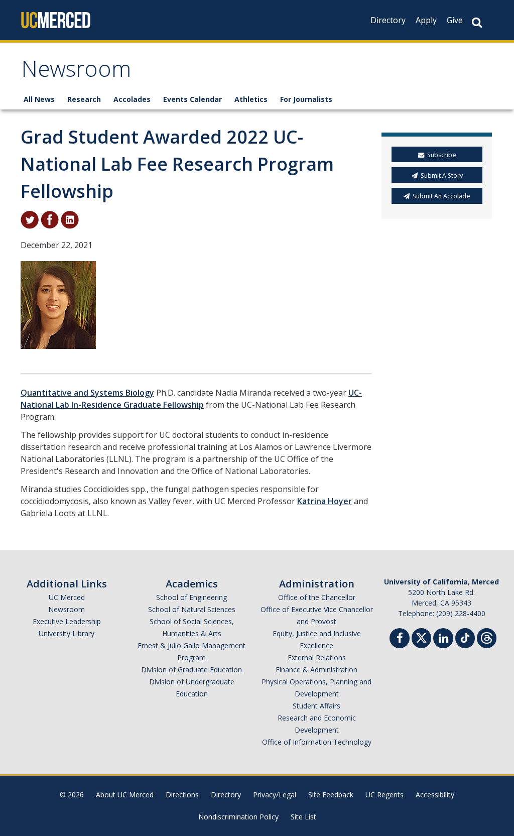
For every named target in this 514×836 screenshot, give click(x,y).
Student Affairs (316, 705)
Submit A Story (442, 175)
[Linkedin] (443, 639)
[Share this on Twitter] (30, 218)
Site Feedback (330, 794)
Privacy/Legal (274, 794)
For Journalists (306, 99)
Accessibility (435, 794)
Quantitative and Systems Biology (87, 392)
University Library (66, 633)
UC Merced (67, 597)
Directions (182, 794)
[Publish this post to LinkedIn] (70, 218)
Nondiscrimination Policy (238, 816)
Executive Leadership (67, 621)
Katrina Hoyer (324, 501)
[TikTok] (465, 637)
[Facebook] (399, 639)
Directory (388, 20)
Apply (426, 20)
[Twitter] (421, 637)
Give (455, 20)
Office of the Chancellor (316, 597)
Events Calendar (192, 99)
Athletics (251, 99)
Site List (303, 816)
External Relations (317, 657)
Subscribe (441, 155)
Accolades (132, 99)
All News (39, 99)
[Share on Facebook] (50, 218)
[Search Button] (476, 22)
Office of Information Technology (316, 742)
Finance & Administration (316, 669)
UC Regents (384, 794)
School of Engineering (191, 597)
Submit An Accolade (441, 196)
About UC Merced (125, 794)
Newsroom (76, 72)
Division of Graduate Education (191, 669)
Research (84, 99)
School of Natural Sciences (191, 609)
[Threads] (486, 637)
